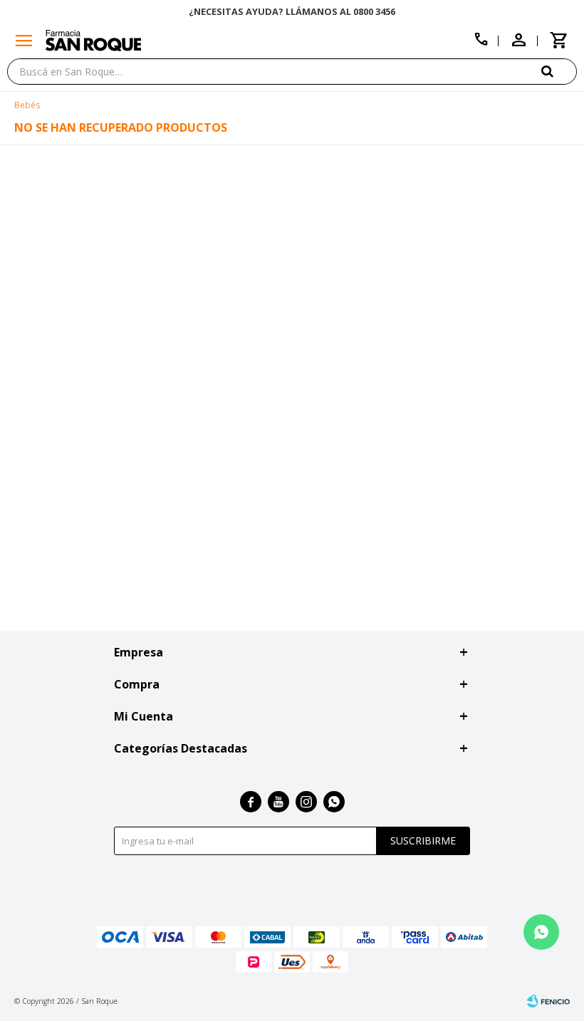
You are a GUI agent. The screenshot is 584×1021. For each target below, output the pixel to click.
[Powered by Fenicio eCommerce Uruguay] (548, 1001)
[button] (559, 70)
